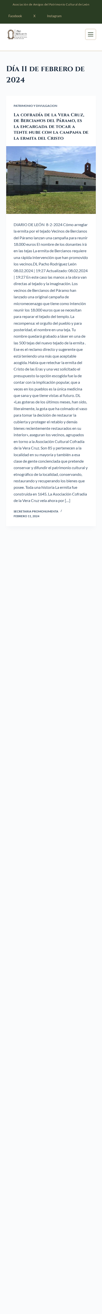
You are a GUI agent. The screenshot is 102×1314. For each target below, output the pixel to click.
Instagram (54, 16)
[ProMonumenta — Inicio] (24, 34)
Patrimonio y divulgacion (35, 106)
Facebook (15, 16)
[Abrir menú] (90, 34)
